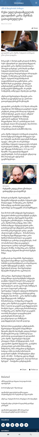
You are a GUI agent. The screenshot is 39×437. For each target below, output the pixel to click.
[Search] (31, 434)
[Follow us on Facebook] (3, 425)
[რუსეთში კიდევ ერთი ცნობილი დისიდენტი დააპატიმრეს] (19, 174)
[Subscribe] (26, 425)
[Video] (8, 434)
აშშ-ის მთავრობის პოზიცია (12, 9)
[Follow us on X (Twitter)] (8, 425)
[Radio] (19, 434)
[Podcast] (22, 425)
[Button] (35, 28)
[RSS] (17, 425)
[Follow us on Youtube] (12, 425)
